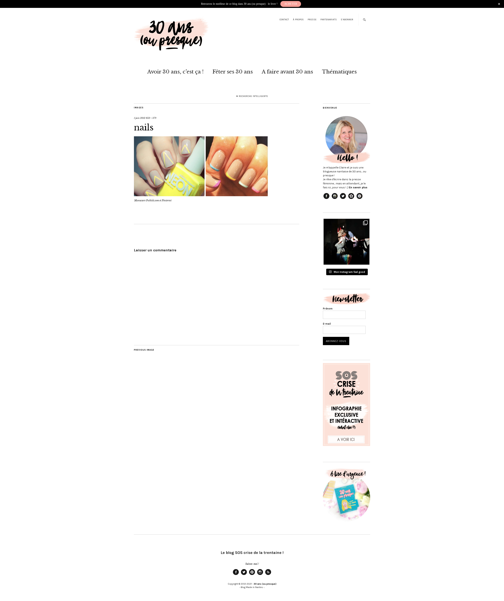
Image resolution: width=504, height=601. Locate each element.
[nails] (201, 195)
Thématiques (339, 72)
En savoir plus (358, 187)
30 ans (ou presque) (265, 583)
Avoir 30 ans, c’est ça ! (175, 72)
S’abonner (347, 19)
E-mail (327, 323)
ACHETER (290, 3)
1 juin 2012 (139, 118)
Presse (312, 19)
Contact (284, 19)
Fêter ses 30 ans (232, 72)
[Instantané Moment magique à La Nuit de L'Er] (346, 241)
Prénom (328, 308)
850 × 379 (151, 118)
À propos (298, 19)
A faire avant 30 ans (287, 72)
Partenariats (329, 19)
